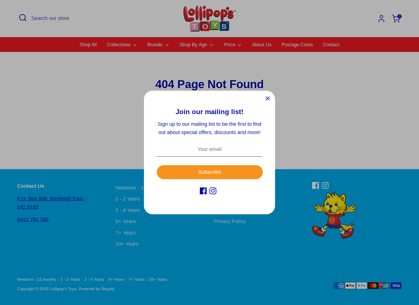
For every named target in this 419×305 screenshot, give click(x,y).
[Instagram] (213, 190)
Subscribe (209, 172)
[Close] (267, 98)
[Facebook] (203, 190)
